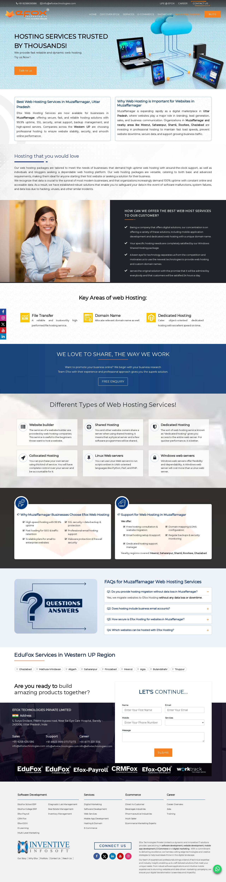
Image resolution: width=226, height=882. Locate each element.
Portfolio (44, 858)
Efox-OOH (23, 823)
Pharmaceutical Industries (138, 814)
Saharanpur (90, 669)
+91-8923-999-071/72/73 (61, 742)
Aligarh (72, 669)
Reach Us (67, 858)
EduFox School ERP (27, 804)
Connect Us (112, 846)
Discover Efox (110, 14)
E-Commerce (146, 14)
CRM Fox (22, 818)
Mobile (125, 717)
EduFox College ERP (27, 809)
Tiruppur (180, 669)
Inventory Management (60, 814)
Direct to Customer (134, 804)
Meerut (128, 669)
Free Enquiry (113, 381)
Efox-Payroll (23, 814)
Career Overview (175, 804)
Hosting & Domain (93, 823)
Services (128, 14)
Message (126, 730)
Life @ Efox (167, 3)
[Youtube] (3, 330)
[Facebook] (3, 312)
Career (183, 3)
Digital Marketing (93, 804)
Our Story (22, 858)
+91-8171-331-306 (89, 742)
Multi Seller (130, 818)
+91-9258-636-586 (23, 741)
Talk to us (25, 70)
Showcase (164, 14)
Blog (212, 14)
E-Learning (23, 828)
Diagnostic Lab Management (62, 804)
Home (93, 14)
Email (168, 705)
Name (125, 705)
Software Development (95, 809)
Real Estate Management (60, 809)
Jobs (169, 809)
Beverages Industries (135, 809)
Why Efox (33, 858)
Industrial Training (187, 14)
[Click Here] (53, 848)
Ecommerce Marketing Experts (140, 823)
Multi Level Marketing (28, 833)
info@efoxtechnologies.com (28, 746)
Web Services (90, 814)
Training (171, 814)
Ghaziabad (25, 669)
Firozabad (111, 669)
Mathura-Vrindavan (50, 669)
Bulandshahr (160, 669)
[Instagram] (3, 318)
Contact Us (200, 3)
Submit (163, 752)
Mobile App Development (96, 818)
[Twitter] (3, 324)
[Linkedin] (3, 336)
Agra (142, 669)
